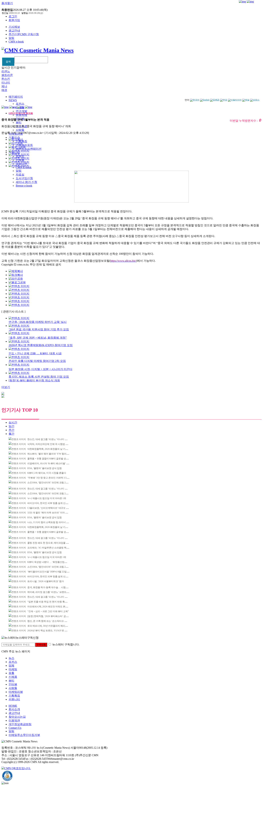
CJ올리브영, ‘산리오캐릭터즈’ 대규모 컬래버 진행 (52, 508)
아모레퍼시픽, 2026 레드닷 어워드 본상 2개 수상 (52, 606)
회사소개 (14, 709)
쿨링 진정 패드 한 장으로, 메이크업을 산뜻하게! (51, 543)
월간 (11, 433)
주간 (11, 429)
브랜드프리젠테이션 (29, 148)
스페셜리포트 (24, 145)
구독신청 (41, 644)
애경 (4, 90)
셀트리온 (7, 75)
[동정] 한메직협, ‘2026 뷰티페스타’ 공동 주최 (50, 616)
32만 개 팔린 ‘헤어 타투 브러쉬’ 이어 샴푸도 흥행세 (53, 512)
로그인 (13, 16)
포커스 (20, 103)
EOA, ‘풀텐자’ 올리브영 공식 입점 (44, 468)
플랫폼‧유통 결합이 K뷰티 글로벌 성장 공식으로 (52, 458)
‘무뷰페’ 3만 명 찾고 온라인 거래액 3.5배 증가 (50, 477)
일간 (11, 426)
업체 (11, 665)
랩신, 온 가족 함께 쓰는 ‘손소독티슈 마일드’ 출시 (52, 621)
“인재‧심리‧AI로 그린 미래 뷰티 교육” (48, 611)
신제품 (13, 676)
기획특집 (14, 695)
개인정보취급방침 (20, 724)
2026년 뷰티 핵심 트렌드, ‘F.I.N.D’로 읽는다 (49, 630)
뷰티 (18, 122)
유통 (11, 673)
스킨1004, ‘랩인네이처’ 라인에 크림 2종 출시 (50, 482)
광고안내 (14, 30)
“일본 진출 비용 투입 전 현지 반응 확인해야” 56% (52, 601)
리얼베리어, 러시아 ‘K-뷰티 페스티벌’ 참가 (49, 463)
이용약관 (14, 720)
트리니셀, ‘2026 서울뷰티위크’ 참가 (45, 581)
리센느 (5, 71)
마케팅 (13, 669)
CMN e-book (16, 41)
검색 (8, 61)
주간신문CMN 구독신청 (24, 34)
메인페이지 (16, 96)
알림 (11, 38)
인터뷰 (13, 684)
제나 (4, 86)
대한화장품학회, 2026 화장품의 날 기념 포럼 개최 (52, 449)
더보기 (5, 387)
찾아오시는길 (17, 716)
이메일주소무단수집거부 (24, 734)
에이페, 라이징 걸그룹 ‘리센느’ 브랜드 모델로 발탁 (53, 592)
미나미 (5, 82)
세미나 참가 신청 (26, 182)
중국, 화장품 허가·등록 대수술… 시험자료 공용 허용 (54, 587)
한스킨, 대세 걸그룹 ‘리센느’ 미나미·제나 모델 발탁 (53, 439)
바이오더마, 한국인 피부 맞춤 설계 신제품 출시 (51, 503)
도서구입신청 (24, 178)
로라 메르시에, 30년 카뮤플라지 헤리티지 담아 (51, 626)
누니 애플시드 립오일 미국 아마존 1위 (46, 498)
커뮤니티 (14, 699)
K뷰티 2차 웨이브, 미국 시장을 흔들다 (46, 473)
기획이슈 (14, 137)
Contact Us (15, 727)
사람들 (20, 129)
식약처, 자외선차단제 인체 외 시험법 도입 (48, 444)
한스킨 (5, 78)
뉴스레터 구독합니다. (65, 644)
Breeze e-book (24, 185)
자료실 (20, 174)
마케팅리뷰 (16, 691)
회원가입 (14, 20)
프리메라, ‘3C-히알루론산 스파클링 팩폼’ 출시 (51, 547)
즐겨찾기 (7, 3)
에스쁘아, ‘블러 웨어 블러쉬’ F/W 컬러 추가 (49, 453)
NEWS (13, 100)
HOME (13, 705)
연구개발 (21, 111)
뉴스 (11, 658)
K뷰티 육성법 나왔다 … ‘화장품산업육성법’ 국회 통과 (54, 562)
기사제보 (14, 26)
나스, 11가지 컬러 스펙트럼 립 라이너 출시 (49, 522)
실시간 (13, 422)
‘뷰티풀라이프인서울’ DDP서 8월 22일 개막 (49, 571)
